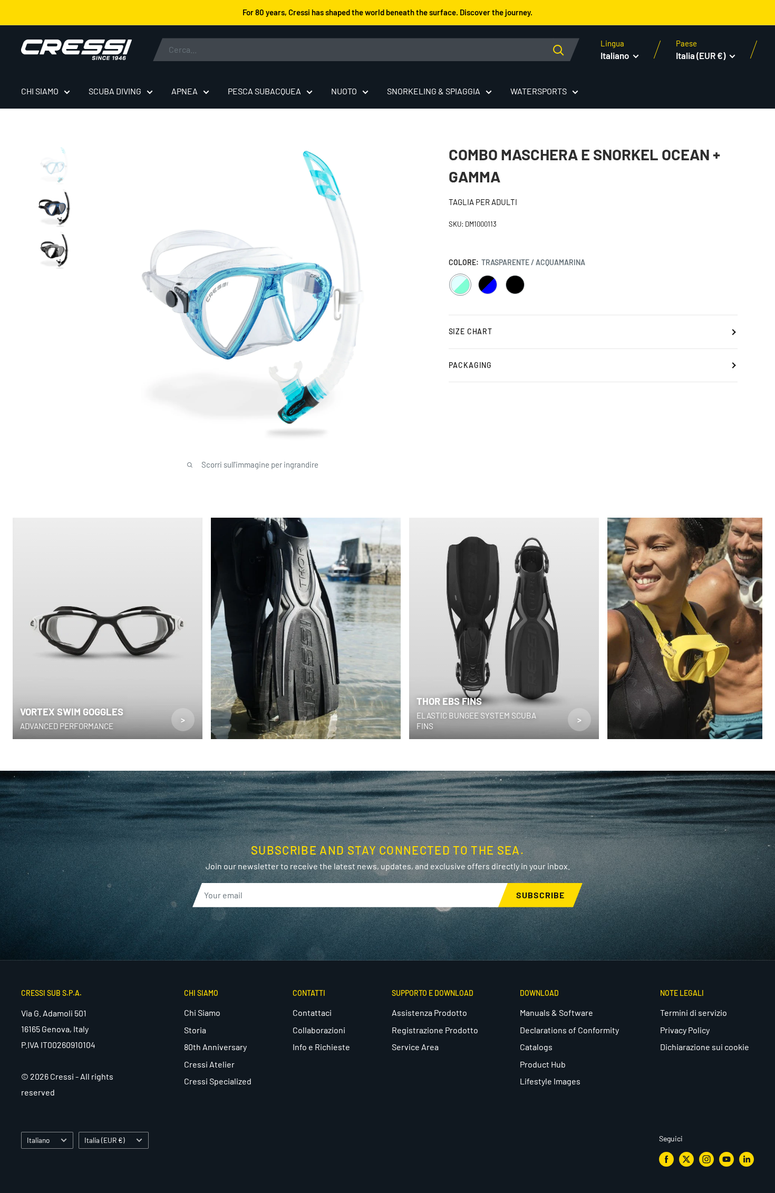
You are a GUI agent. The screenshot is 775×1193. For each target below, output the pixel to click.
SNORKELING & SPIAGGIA (433, 91)
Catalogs (536, 1047)
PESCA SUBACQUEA (264, 91)
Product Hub (543, 1064)
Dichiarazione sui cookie (704, 1047)
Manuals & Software (556, 1012)
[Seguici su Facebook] (666, 1158)
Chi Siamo (202, 1012)
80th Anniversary (215, 1047)
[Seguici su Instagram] (706, 1158)
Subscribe (540, 895)
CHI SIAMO (40, 91)
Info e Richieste (321, 1047)
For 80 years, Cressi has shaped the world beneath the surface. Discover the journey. (387, 12)
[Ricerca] (566, 49)
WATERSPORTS (538, 91)
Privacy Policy (685, 1030)
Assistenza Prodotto (429, 1012)
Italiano (38, 1140)
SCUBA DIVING (115, 91)
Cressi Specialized (217, 1081)
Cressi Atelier (209, 1064)
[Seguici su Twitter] (686, 1158)
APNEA (184, 91)
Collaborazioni (319, 1030)
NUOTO (344, 91)
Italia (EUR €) (104, 1140)
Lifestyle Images (550, 1081)
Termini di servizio (693, 1012)
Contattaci (312, 1012)
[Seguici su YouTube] (726, 1158)
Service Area (415, 1047)
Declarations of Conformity (569, 1030)
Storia (195, 1030)
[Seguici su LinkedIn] (746, 1158)
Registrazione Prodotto (435, 1030)
